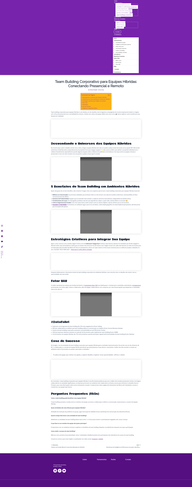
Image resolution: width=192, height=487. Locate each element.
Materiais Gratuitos (119, 56)
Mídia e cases (120, 23)
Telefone (127, 469)
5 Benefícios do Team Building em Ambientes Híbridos (96, 99)
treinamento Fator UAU (91, 285)
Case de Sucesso (86, 106)
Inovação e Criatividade (59, 204)
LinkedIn (100, 439)
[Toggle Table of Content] (108, 95)
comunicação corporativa (124, 11)
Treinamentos (118, 3)
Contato (117, 32)
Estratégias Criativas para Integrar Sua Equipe (94, 101)
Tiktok (112, 473)
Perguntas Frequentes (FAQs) (89, 108)
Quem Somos (120, 25)
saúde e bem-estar (122, 9)
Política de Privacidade (132, 483)
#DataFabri (85, 104)
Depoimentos (100, 470)
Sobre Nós (117, 21)
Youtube (113, 470)
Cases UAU (120, 27)
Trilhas (98, 464)
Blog (115, 29)
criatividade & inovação (123, 5)
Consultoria (117, 54)
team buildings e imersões (124, 15)
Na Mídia (84, 467)
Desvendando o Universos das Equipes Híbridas (94, 97)
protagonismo (137, 285)
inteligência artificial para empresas (127, 7)
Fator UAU (85, 102)
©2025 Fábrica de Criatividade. (60, 483)
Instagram (95, 439)
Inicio (115, 38)
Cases (84, 473)
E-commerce (117, 34)
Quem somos (86, 464)
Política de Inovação (121, 483)
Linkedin (113, 467)
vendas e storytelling (122, 13)
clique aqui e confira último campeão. (81, 249)
